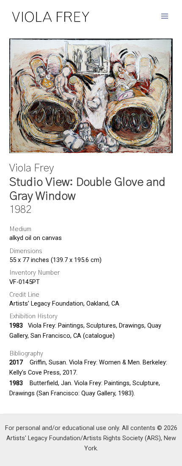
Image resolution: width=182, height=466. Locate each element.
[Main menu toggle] (165, 16)
